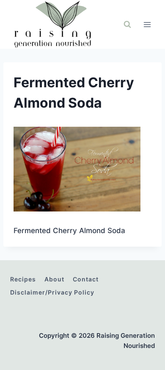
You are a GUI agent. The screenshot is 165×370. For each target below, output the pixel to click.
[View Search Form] (127, 24)
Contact (86, 279)
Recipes (23, 279)
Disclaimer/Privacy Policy (52, 292)
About (54, 279)
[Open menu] (147, 24)
